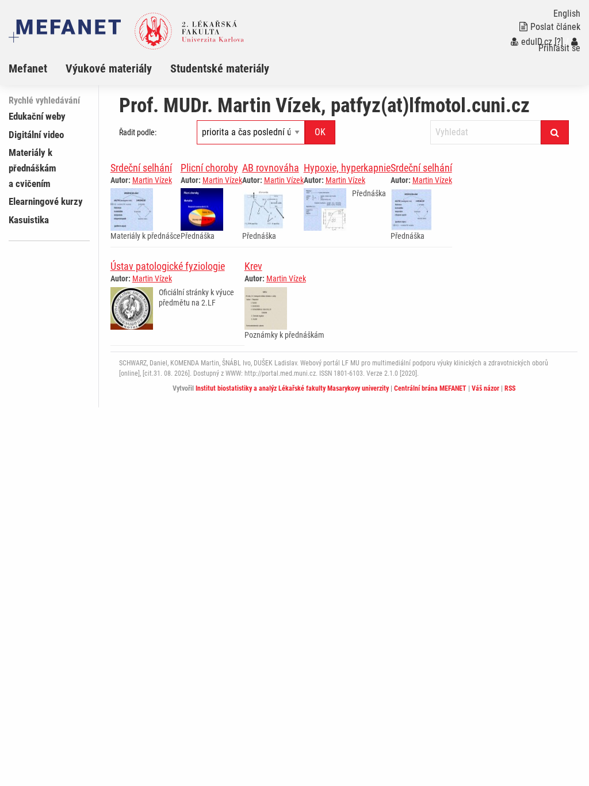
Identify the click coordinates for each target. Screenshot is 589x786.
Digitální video (36, 134)
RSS (509, 388)
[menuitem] (37, 68)
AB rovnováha (270, 168)
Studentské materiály (219, 68)
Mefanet (28, 68)
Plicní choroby (209, 168)
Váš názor (485, 388)
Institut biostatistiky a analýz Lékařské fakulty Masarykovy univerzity (292, 388)
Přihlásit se (559, 48)
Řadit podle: (137, 132)
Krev (253, 266)
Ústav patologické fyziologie (167, 266)
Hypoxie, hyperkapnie (347, 168)
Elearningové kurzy (46, 201)
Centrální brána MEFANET (430, 388)
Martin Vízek (152, 180)
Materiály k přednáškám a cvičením (32, 168)
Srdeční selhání (141, 168)
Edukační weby (37, 116)
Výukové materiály (109, 68)
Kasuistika (29, 220)
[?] (558, 41)
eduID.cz (536, 41)
